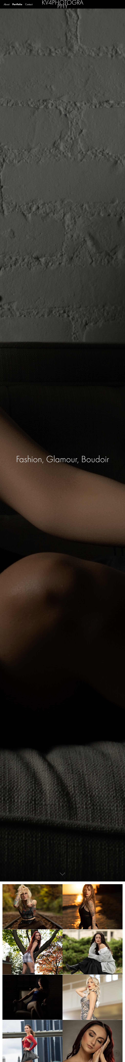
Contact (28, 4)
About (6, 4)
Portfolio (17, 4)
